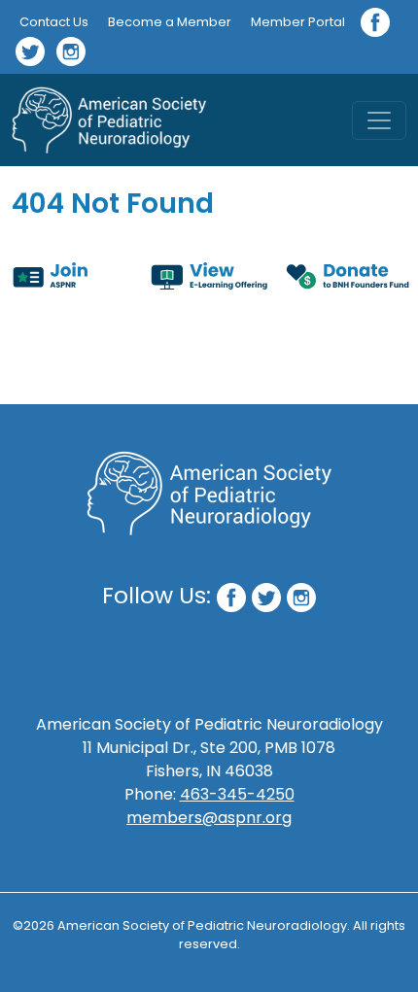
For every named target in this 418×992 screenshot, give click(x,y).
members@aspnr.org (209, 817)
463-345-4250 (237, 794)
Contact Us (53, 22)
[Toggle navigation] (379, 120)
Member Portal (298, 22)
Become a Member (169, 22)
